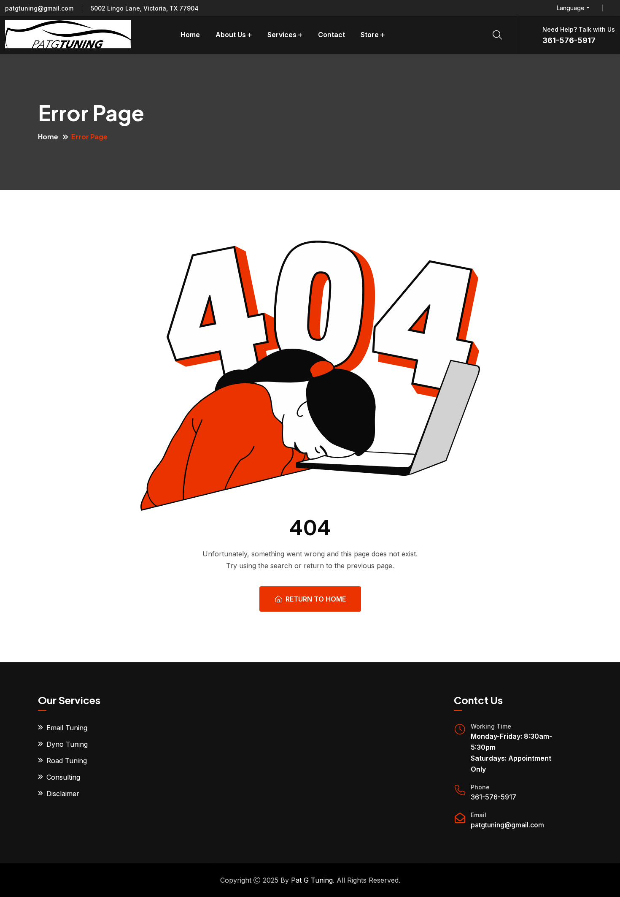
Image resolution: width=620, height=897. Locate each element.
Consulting (63, 777)
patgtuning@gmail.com (39, 8)
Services (282, 34)
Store (370, 34)
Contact (331, 34)
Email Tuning (66, 728)
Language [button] (571, 8)
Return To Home (316, 599)
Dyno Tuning (67, 744)
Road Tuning (66, 760)
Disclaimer (62, 793)
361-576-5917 (569, 40)
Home (190, 34)
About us (231, 34)
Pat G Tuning (312, 880)
